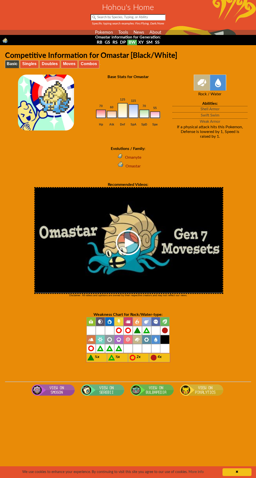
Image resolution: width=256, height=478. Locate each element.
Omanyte (133, 157)
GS (107, 42)
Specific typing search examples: (128, 23)
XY (141, 42)
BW (132, 42)
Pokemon (104, 32)
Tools (123, 32)
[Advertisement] (128, 438)
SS (157, 42)
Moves (69, 64)
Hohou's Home (128, 7)
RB (99, 42)
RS (115, 42)
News (139, 32)
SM (149, 42)
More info (196, 472)
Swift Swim (210, 115)
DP (123, 42)
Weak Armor (210, 121)
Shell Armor (210, 109)
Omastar (133, 166)
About (155, 32)
